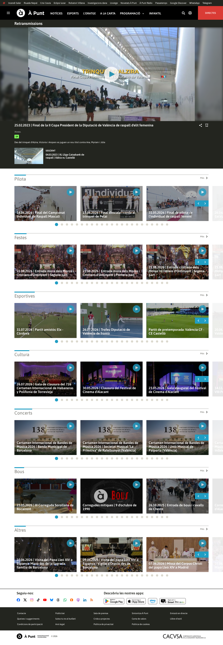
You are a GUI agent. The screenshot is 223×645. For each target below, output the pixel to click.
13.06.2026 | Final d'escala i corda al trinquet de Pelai (109, 214)
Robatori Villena (77, 3)
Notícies (56, 13)
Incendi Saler (14, 3)
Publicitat (60, 613)
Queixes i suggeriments (28, 619)
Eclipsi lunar (60, 3)
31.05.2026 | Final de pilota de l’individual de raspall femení (171, 214)
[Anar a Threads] (59, 600)
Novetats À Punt (129, 3)
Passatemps (161, 3)
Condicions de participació (30, 624)
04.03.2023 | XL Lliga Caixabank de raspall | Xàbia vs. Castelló (65, 156)
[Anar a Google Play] (114, 601)
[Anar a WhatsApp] (65, 600)
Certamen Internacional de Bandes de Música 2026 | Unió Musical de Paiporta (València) (176, 446)
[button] (56, 224)
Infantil (155, 13)
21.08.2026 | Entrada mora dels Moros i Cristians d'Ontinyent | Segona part (45, 273)
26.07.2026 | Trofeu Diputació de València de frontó (106, 331)
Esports (73, 13)
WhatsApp (194, 3)
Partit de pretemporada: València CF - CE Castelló (176, 331)
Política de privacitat (103, 624)
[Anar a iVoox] (72, 600)
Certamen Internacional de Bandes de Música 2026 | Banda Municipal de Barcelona (44, 446)
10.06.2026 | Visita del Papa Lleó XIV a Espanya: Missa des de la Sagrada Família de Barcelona (45, 563)
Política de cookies (141, 624)
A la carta (107, 13)
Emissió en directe (179, 613)
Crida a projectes (102, 619)
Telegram (207, 3)
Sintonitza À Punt (140, 613)
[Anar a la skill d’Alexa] (152, 601)
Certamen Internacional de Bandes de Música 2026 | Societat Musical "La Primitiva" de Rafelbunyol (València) (110, 446)
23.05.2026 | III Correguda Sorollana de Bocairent (45, 507)
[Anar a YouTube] (45, 600)
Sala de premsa (101, 613)
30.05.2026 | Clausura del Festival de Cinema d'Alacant (109, 390)
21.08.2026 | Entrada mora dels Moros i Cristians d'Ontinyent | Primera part (111, 273)
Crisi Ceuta (45, 3)
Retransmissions (28, 23)
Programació (130, 13)
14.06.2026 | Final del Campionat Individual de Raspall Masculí (41, 214)
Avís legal (60, 624)
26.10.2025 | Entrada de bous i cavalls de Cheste (176, 507)
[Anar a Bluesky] (52, 600)
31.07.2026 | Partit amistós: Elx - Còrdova (40, 331)
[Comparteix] (200, 125)
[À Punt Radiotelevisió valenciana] (33, 636)
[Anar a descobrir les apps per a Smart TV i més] (172, 601)
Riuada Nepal (30, 3)
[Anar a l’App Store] (136, 601)
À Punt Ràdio (146, 3)
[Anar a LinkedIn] (85, 600)
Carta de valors (139, 619)
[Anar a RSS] (92, 600)
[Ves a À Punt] (30, 13)
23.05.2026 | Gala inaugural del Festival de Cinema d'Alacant (177, 390)
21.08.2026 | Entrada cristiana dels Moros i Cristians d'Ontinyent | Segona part (176, 271)
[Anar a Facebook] (19, 600)
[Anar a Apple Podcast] (79, 600)
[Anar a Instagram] (32, 600)
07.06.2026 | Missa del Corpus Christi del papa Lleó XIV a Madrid (175, 565)
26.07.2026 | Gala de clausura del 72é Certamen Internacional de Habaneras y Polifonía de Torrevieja (45, 388)
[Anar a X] (26, 600)
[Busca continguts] (183, 13)
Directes (210, 13)
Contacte (21, 613)
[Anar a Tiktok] (39, 600)
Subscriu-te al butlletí (65, 619)
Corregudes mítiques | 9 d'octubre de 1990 (110, 507)
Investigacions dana (97, 3)
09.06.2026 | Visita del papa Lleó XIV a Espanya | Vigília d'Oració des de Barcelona (111, 563)
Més (202, 178)
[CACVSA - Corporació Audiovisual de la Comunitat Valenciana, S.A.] (184, 636)
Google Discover (178, 3)
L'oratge (114, 3)
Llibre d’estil (176, 619)
